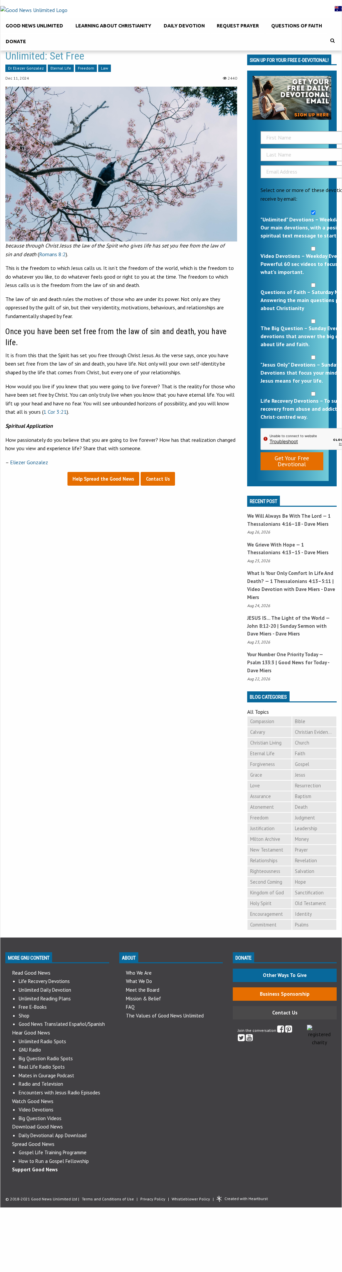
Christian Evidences (315, 732)
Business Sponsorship (285, 994)
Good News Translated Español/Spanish (62, 1024)
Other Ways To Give (285, 975)
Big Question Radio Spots (46, 1058)
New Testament (266, 850)
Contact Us (285, 1012)
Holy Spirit (261, 903)
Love (255, 785)
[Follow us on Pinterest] (288, 1030)
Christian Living (266, 743)
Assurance (260, 796)
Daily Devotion (184, 25)
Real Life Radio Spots (42, 1067)
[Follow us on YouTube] (249, 1039)
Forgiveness (262, 764)
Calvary (257, 732)
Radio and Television (41, 1084)
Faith (300, 753)
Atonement (262, 807)
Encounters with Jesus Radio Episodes (59, 1092)
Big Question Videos (40, 1118)
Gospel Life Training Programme (53, 1152)
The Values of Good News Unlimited (165, 1015)
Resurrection (308, 785)
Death (301, 807)
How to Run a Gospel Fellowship (54, 1161)
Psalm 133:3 (260, 662)
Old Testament (310, 903)
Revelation (306, 860)
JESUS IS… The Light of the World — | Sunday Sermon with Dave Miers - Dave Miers (288, 626)
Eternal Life (60, 68)
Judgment (305, 817)
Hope (300, 882)
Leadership (306, 828)
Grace (256, 775)
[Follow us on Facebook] (280, 1030)
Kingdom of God (267, 892)
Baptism (303, 796)
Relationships (264, 860)
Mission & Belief (143, 998)
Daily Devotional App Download (53, 1135)
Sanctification (309, 892)
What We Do (139, 981)
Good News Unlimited (34, 25)
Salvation (304, 871)
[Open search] (332, 40)
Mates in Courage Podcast (46, 1075)
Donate (16, 41)
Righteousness (265, 871)
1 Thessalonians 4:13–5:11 (300, 581)
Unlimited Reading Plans (45, 998)
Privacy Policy (152, 1198)
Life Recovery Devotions (44, 981)
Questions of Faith (296, 25)
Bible (300, 721)
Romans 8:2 (52, 254)
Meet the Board (142, 990)
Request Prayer (238, 25)
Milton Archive (265, 839)
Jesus (300, 775)
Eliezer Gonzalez (29, 462)
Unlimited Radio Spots (42, 1041)
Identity (303, 914)
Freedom (86, 68)
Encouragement (266, 914)
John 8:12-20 (261, 626)
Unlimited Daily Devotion (45, 990)
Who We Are (139, 973)
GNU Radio (30, 1050)
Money (302, 839)
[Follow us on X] (241, 1039)
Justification (262, 828)
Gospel (302, 764)
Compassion (262, 721)
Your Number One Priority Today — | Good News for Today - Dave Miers (288, 662)
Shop (24, 1015)
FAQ (130, 1007)
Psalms (302, 924)
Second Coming (266, 882)
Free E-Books (33, 1007)
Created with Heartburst (246, 1198)
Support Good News (35, 1169)
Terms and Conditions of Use (108, 1198)
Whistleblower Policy (191, 1198)
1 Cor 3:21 (55, 411)
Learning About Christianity (113, 25)
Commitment (263, 924)
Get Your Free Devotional (292, 461)
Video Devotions (36, 1109)
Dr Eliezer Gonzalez (26, 68)
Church (302, 743)
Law (104, 68)
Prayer (301, 850)
